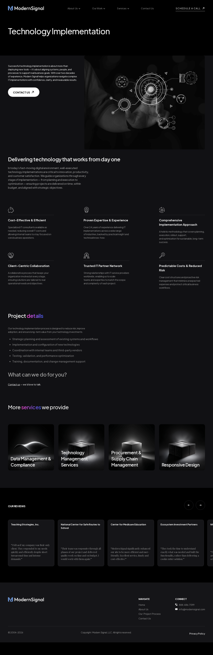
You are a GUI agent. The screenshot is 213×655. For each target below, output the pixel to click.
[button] (74, 8)
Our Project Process (150, 613)
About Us (143, 609)
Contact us (14, 384)
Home (142, 604)
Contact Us (147, 8)
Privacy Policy (197, 633)
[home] (26, 8)
